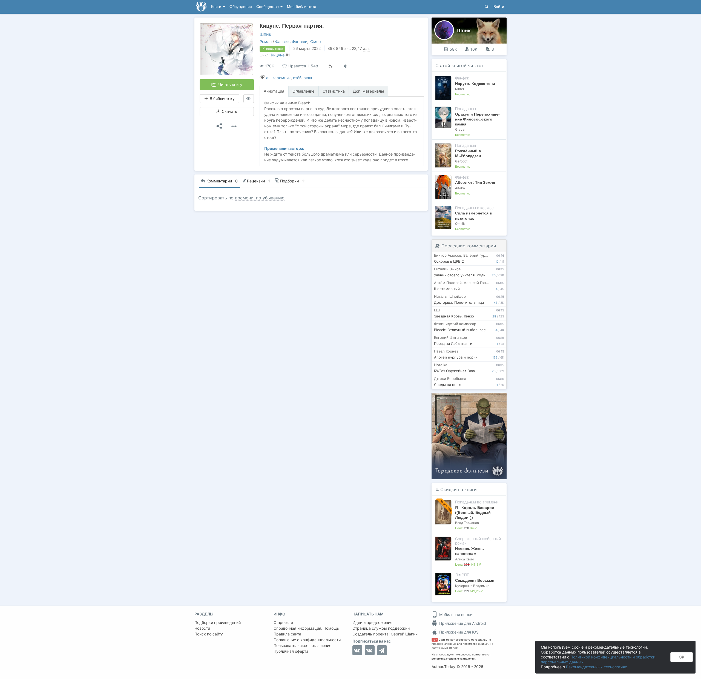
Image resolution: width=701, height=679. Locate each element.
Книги (216, 7)
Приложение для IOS (458, 632)
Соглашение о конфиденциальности (307, 639)
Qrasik (460, 224)
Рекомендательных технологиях (596, 666)
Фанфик (282, 41)
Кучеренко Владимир (472, 586)
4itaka (460, 188)
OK (681, 657)
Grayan (460, 129)
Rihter (459, 89)
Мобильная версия (456, 614)
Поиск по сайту (208, 634)
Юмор (315, 41)
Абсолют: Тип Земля (475, 182)
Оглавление (303, 91)
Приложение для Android (462, 623)
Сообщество (268, 7)
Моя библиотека (301, 7)
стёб (297, 77)
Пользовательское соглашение (302, 645)
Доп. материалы (368, 91)
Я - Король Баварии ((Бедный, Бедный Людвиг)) (474, 512)
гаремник (282, 77)
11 (293, 181)
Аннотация (274, 91)
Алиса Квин (464, 559)
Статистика (334, 91)
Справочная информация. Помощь (306, 628)
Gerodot (461, 161)
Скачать (229, 111)
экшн (308, 77)
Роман (266, 41)
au (268, 77)
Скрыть (495, 399)
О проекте (283, 622)
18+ (434, 639)
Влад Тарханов (467, 523)
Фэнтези (299, 41)
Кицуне (278, 55)
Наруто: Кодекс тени (475, 83)
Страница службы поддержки (381, 628)
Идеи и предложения (372, 622)
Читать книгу (229, 84)
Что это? (471, 399)
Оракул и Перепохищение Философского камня (477, 119)
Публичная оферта (291, 651)
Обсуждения (240, 7)
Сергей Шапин (404, 634)
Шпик (265, 34)
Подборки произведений (217, 622)
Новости (202, 628)
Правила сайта (287, 634)
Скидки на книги (458, 489)
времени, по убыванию (260, 197)
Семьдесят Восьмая (474, 580)
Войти (498, 7)
